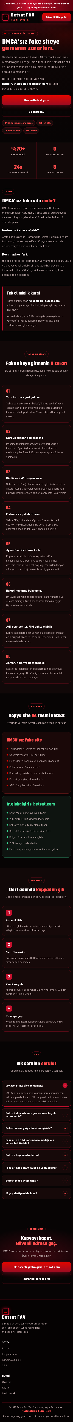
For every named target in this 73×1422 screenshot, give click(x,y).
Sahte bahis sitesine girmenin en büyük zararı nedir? (35, 1114)
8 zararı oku (36, 111)
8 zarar (6, 1348)
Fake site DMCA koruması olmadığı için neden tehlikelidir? (35, 1141)
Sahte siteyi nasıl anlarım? (35, 1155)
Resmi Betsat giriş (36, 100)
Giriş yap (6, 1381)
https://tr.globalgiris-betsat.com (36, 1267)
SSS (4, 1365)
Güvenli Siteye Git (57, 17)
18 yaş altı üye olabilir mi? (35, 1193)
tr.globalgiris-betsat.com (41, 7)
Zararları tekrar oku (36, 1278)
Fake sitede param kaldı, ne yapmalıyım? (35, 1167)
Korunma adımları (11, 1359)
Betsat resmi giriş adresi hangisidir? (35, 1128)
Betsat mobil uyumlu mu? (35, 1180)
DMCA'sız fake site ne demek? (35, 1085)
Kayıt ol (6, 1387)
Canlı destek (8, 1393)
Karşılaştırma (9, 1354)
